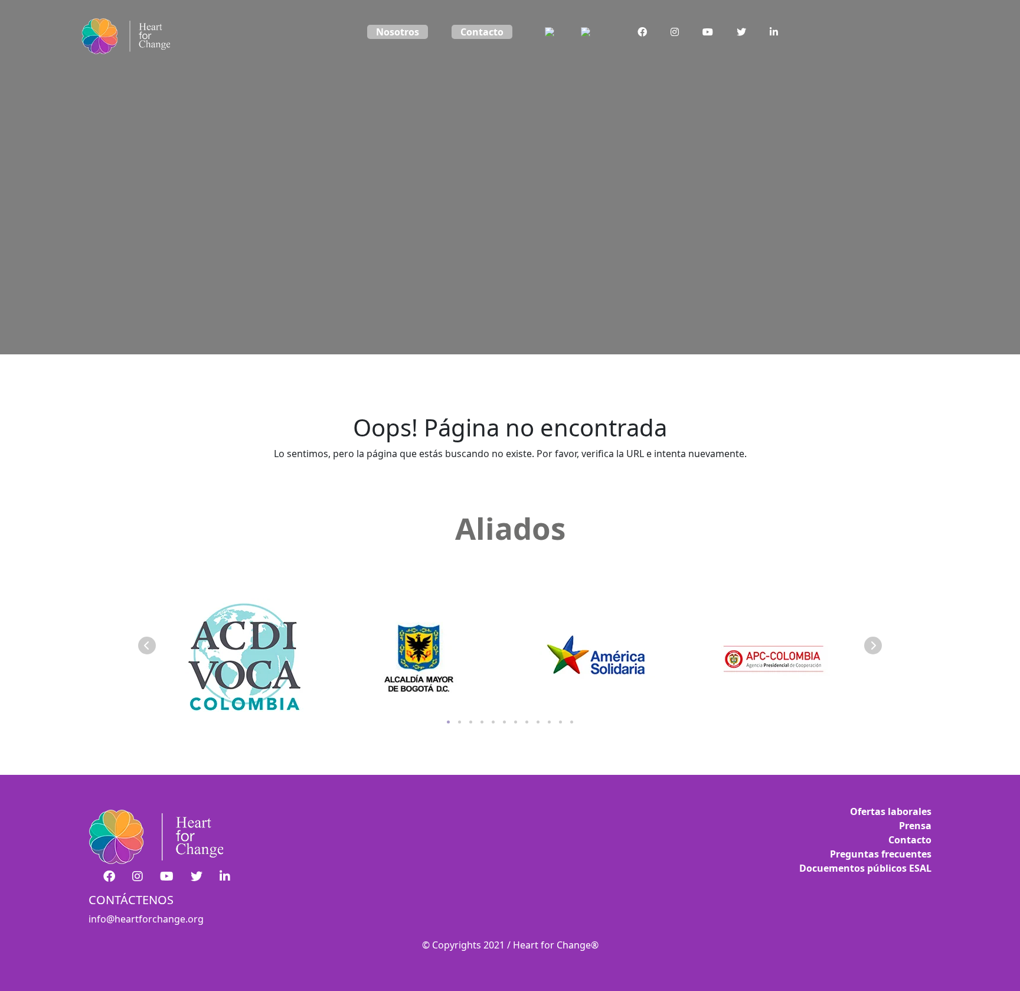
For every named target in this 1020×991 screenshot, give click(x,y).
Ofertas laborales (890, 811)
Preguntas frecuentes (880, 853)
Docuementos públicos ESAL (865, 868)
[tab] (448, 722)
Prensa (915, 825)
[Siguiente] (873, 645)
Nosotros (397, 31)
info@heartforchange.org (146, 918)
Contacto (482, 31)
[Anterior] (147, 645)
